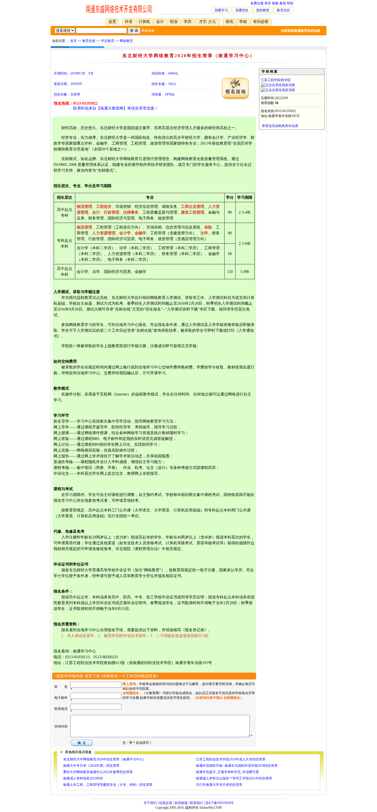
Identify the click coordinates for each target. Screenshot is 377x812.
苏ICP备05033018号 (219, 803)
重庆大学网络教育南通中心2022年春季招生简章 (98, 772)
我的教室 (262, 10)
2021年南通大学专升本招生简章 (219, 785)
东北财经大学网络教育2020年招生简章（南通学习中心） (104, 759)
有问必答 (261, 22)
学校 (243, 22)
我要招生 (242, 10)
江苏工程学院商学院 (276, 80)
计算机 (144, 22)
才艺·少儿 (207, 22)
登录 (267, 3)
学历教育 (107, 41)
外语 (128, 22)
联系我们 (196, 803)
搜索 (275, 3)
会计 (160, 22)
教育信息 (88, 41)
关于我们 (150, 803)
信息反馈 (165, 803)
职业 (174, 22)
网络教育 (126, 41)
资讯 (229, 22)
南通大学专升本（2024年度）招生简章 (91, 766)
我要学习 (221, 10)
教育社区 (283, 10)
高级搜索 (148, 31)
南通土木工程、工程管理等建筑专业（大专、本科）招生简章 (108, 785)
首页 (112, 22)
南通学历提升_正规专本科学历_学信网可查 (227, 772)
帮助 (290, 3)
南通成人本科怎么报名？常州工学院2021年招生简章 (234, 778)
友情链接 (181, 803)
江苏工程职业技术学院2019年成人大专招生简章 (231, 759)
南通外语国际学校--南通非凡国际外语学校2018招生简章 (237, 766)
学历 (188, 22)
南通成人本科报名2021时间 (83, 778)
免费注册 (257, 3)
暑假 (282, 3)
